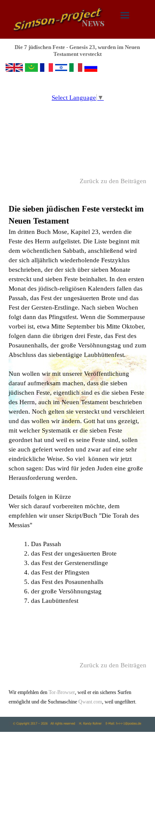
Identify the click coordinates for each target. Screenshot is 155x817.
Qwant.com (89, 702)
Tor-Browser (62, 692)
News (93, 23)
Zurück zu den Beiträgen (113, 181)
